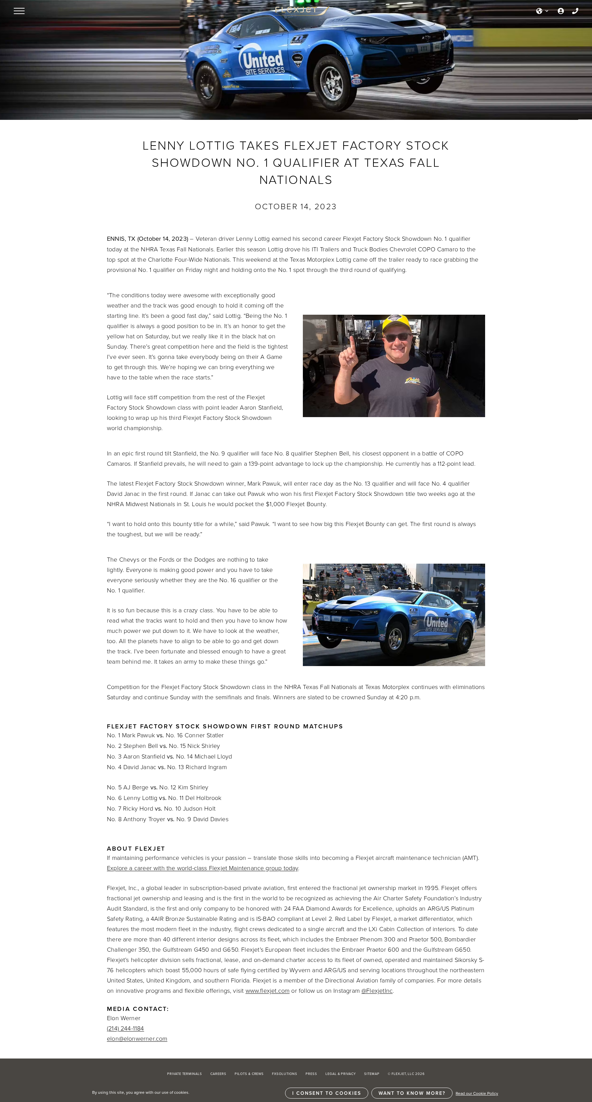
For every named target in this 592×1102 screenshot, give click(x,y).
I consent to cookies (326, 1093)
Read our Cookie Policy (477, 1093)
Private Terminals (184, 1074)
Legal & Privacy (340, 1074)
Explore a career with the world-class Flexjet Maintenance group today (202, 868)
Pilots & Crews (249, 1074)
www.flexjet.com (268, 990)
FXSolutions (284, 1074)
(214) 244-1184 (125, 1028)
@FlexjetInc (377, 990)
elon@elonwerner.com (137, 1038)
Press (311, 1074)
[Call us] (575, 11)
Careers (218, 1074)
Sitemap (372, 1074)
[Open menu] (19, 11)
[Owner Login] (561, 11)
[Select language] (543, 11)
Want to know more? (412, 1093)
